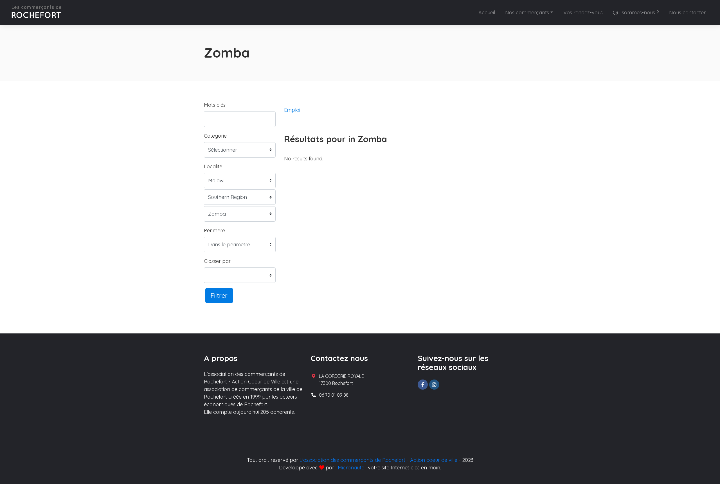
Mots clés (215, 105)
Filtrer (219, 295)
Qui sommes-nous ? (636, 12)
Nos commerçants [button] (527, 12)
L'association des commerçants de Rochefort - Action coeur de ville (378, 460)
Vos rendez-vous (583, 12)
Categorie (215, 136)
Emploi (292, 110)
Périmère (214, 230)
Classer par (217, 261)
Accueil (486, 12)
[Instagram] (434, 385)
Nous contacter (687, 12)
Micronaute (351, 467)
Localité (213, 166)
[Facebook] (423, 385)
